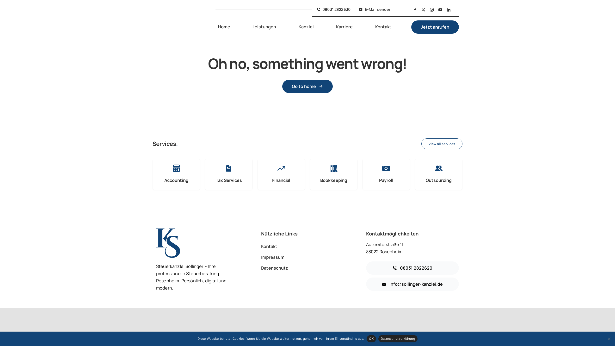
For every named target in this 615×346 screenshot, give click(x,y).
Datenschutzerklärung (398, 338)
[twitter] (423, 10)
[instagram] (432, 10)
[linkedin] (448, 10)
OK (371, 338)
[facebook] (415, 10)
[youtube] (440, 10)
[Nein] (609, 338)
